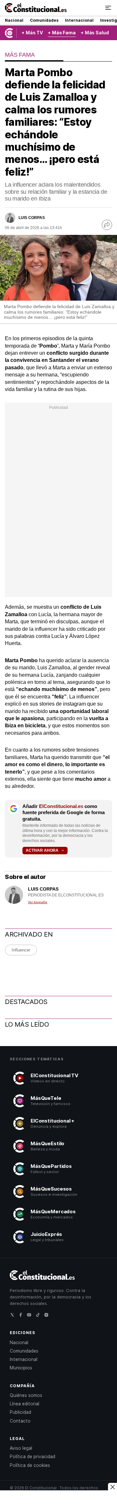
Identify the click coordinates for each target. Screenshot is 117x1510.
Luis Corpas (32, 217)
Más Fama (64, 32)
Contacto (20, 1421)
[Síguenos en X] (14, 1316)
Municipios (21, 1367)
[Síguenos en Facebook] (22, 1316)
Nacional (14, 20)
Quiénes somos (26, 1395)
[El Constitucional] (36, 8)
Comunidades (44, 20)
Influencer (21, 950)
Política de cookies (30, 1465)
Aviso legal (21, 1448)
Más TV (34, 32)
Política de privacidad (32, 1456)
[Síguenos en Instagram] (48, 1316)
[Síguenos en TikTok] (39, 1316)
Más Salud (97, 32)
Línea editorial (24, 1403)
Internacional (79, 20)
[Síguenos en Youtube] (31, 1316)
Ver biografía (37, 902)
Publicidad (20, 1412)
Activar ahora (42, 850)
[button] (108, 8)
